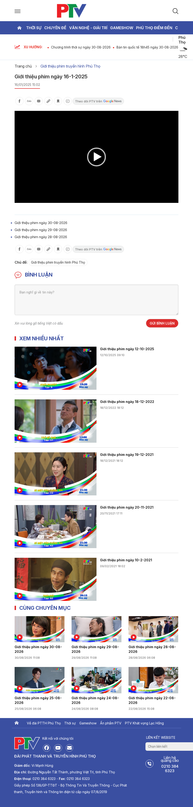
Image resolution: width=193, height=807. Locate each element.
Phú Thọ (182, 39)
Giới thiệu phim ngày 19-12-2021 (126, 455)
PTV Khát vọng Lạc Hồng (144, 723)
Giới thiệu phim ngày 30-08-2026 (41, 223)
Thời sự (33, 27)
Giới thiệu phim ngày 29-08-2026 (41, 230)
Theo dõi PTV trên (88, 101)
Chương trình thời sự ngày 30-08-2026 (81, 47)
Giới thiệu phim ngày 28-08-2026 (41, 237)
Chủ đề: (21, 262)
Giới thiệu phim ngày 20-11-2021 (126, 507)
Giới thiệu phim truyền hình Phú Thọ (70, 66)
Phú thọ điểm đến (154, 27)
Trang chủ (19, 27)
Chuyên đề (55, 27)
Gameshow (121, 27)
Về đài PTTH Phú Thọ (44, 723)
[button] (96, 157)
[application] (96, 157)
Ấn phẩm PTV (110, 723)
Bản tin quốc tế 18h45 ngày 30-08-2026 (147, 47)
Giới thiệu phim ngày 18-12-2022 (127, 402)
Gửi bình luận (162, 323)
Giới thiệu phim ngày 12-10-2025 (127, 349)
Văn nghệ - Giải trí (88, 27)
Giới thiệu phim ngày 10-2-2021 (126, 560)
